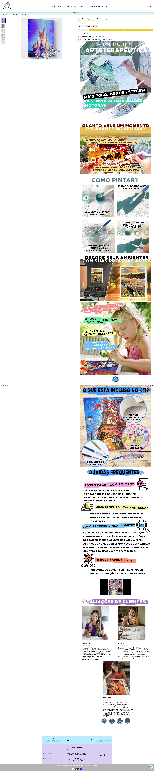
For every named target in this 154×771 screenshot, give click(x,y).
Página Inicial (3, 14)
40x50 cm (80, 26)
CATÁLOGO (62, 6)
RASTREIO (105, 6)
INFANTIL (8, 14)
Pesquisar (44, 751)
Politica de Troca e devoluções (48, 758)
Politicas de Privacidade (47, 755)
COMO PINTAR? (78, 6)
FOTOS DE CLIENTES (93, 6)
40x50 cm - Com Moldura (91, 26)
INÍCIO (54, 6)
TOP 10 (69, 6)
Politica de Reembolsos (47, 753)
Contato (44, 756)
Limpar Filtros (150, 24)
